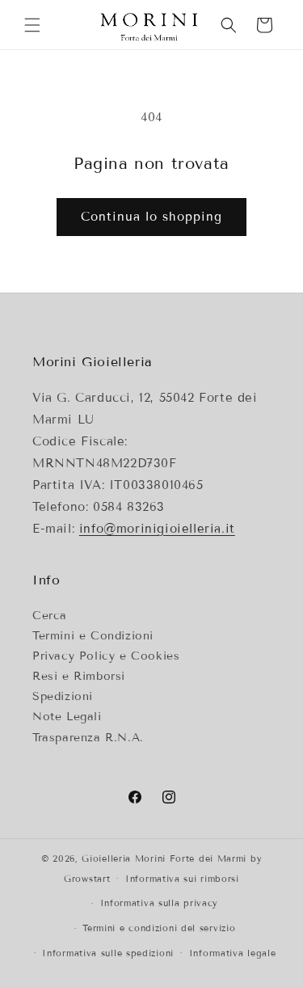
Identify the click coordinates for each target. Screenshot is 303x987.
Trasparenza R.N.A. (88, 737)
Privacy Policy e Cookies (105, 656)
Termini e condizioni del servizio (158, 928)
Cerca (49, 615)
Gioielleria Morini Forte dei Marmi (166, 858)
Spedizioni (62, 696)
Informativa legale (232, 953)
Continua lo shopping (151, 216)
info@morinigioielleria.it (157, 528)
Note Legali (67, 716)
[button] (32, 25)
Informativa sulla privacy (159, 903)
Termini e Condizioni (93, 636)
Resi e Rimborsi (78, 676)
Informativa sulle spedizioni (108, 953)
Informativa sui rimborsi (182, 878)
